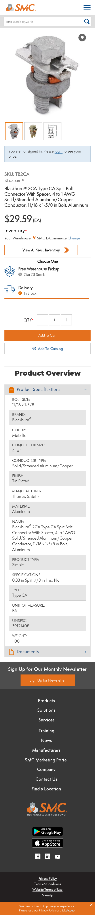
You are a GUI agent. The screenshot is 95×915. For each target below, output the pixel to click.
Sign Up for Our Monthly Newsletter (47, 669)
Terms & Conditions (47, 884)
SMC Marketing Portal (46, 759)
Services (46, 719)
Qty (27, 320)
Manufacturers (46, 750)
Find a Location (46, 788)
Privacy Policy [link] (47, 910)
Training (46, 730)
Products (46, 700)
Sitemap (47, 895)
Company (46, 769)
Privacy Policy (47, 878)
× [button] (91, 905)
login (59, 151)
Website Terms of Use (47, 889)
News (46, 740)
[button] (47, 389)
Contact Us (46, 779)
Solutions (46, 710)
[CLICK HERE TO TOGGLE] (87, 7)
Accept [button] (71, 910)
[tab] (47, 389)
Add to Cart (47, 335)
